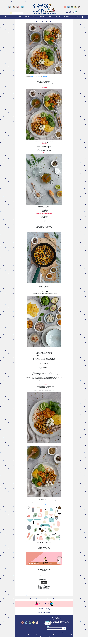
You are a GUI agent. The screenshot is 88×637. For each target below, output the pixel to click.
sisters (39, 76)
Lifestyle (57, 16)
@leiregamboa (48, 504)
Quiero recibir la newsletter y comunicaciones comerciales (42, 580)
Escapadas (67, 16)
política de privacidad (45, 578)
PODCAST (41, 16)
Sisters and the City (31, 632)
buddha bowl (49, 593)
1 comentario (44, 76)
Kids (34, 16)
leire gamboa (54, 593)
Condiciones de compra (59, 632)
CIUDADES (27, 16)
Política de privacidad (49, 632)
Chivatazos (49, 16)
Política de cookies (39, 632)
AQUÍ (48, 587)
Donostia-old (32, 593)
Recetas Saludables (39, 593)
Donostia (18, 16)
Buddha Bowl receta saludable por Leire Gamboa (44, 74)
